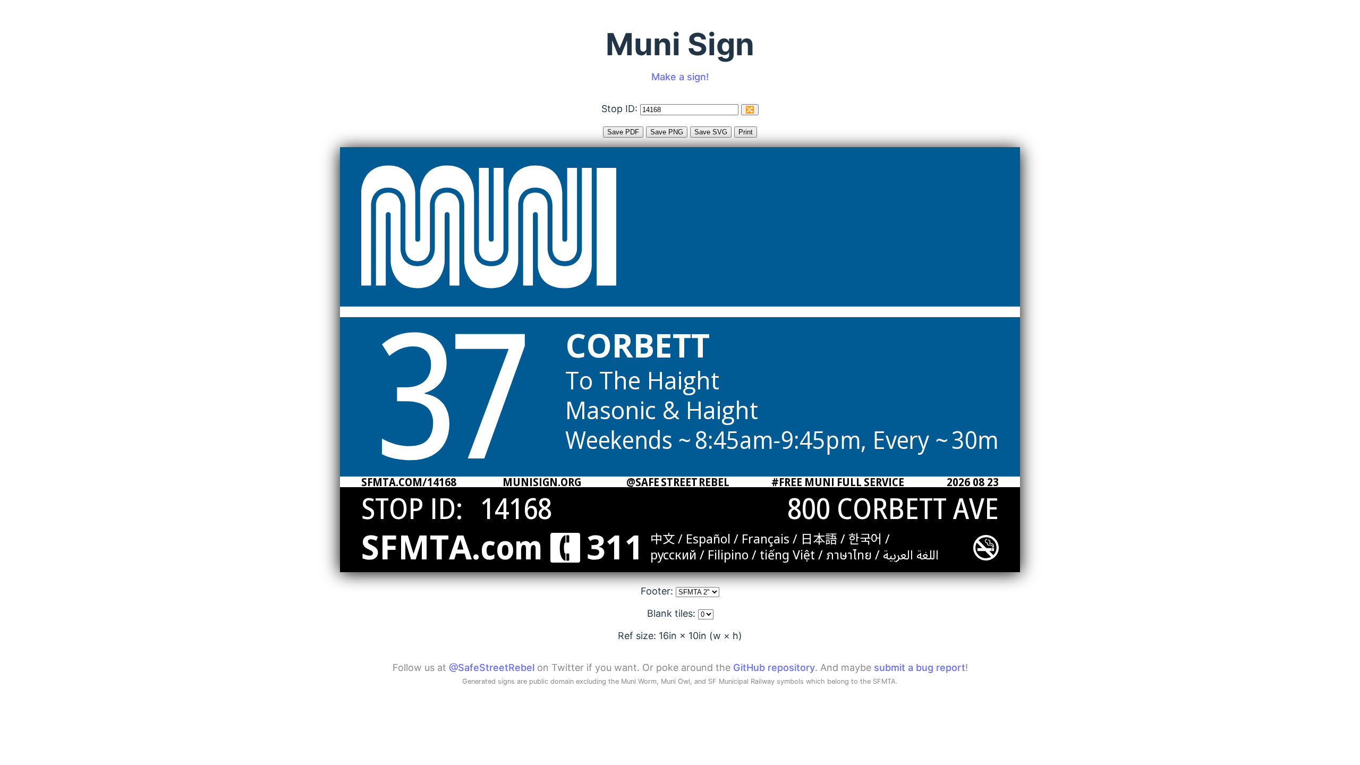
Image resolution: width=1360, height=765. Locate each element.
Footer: (658, 591)
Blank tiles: (672, 613)
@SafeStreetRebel (491, 667)
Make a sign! (680, 76)
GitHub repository (774, 667)
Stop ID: (620, 108)
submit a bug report (919, 667)
